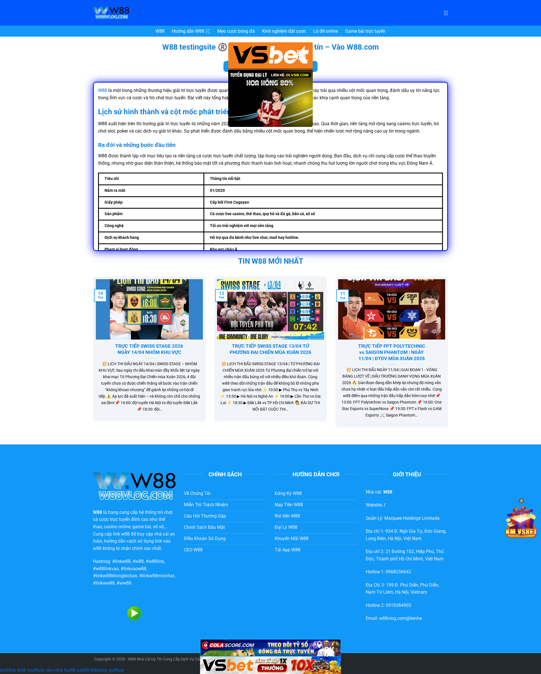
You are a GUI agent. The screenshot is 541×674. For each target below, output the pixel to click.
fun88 (70, 670)
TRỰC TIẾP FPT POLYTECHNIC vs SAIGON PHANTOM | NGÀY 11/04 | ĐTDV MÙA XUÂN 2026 (391, 352)
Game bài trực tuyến (365, 31)
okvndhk (54, 670)
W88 (160, 31)
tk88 (21, 670)
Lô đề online (325, 31)
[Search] (446, 12)
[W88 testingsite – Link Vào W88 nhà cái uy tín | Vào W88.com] (135, 13)
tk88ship (99, 670)
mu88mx (36, 670)
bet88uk (8, 670)
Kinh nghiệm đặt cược (284, 31)
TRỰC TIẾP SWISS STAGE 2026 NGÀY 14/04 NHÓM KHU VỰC (149, 349)
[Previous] (92, 355)
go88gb (116, 670)
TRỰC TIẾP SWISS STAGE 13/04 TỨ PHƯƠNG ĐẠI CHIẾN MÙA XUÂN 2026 (270, 349)
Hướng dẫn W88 (188, 31)
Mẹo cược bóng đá (236, 31)
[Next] (449, 355)
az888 (83, 670)
